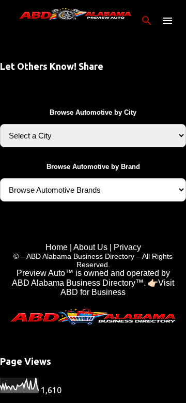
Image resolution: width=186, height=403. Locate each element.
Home (56, 247)
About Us (90, 247)
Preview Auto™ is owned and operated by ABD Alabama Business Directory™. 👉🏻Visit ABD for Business (93, 283)
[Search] (147, 20)
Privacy (127, 247)
